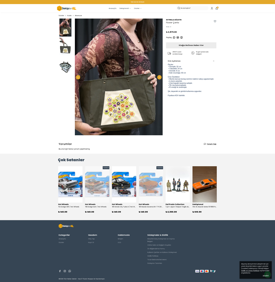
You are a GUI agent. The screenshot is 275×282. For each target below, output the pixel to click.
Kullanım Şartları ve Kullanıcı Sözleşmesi (162, 252)
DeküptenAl (124, 8)
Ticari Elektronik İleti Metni (157, 260)
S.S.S (119, 242)
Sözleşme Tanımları (154, 263)
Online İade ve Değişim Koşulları (159, 245)
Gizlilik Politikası (152, 256)
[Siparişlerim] (212, 8)
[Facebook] (60, 271)
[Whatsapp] (70, 271)
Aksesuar (78, 15)
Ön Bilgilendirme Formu (156, 249)
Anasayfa (112, 8)
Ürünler (137, 8)
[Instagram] (65, 271)
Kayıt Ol (91, 242)
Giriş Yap (91, 239)
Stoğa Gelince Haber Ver (191, 45)
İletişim (120, 239)
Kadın (69, 15)
